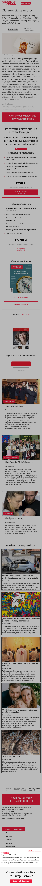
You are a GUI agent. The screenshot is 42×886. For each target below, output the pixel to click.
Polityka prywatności (34, 851)
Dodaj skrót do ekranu (21, 881)
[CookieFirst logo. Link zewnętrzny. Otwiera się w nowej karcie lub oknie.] (5, 853)
